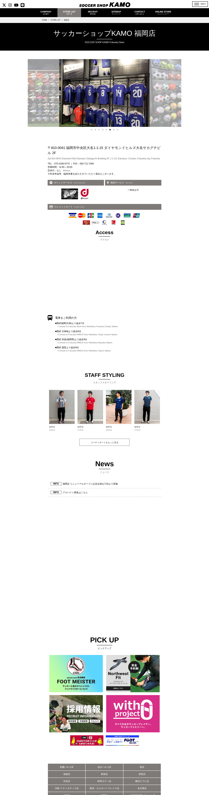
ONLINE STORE (163, 12)
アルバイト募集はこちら (75, 492)
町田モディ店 (104, 781)
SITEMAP (116, 12)
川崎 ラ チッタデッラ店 (67, 788)
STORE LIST (55, 20)
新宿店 (104, 774)
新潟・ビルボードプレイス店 (104, 788)
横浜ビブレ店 (142, 781)
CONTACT (139, 12)
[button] (200, 4)
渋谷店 (66, 781)
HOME (44, 20)
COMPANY (45, 12)
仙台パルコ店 (104, 767)
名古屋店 (142, 788)
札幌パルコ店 (67, 767)
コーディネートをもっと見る (104, 442)
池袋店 (66, 774)
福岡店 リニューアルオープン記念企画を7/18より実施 (90, 484)
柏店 (142, 767)
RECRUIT (93, 12)
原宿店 (142, 774)
